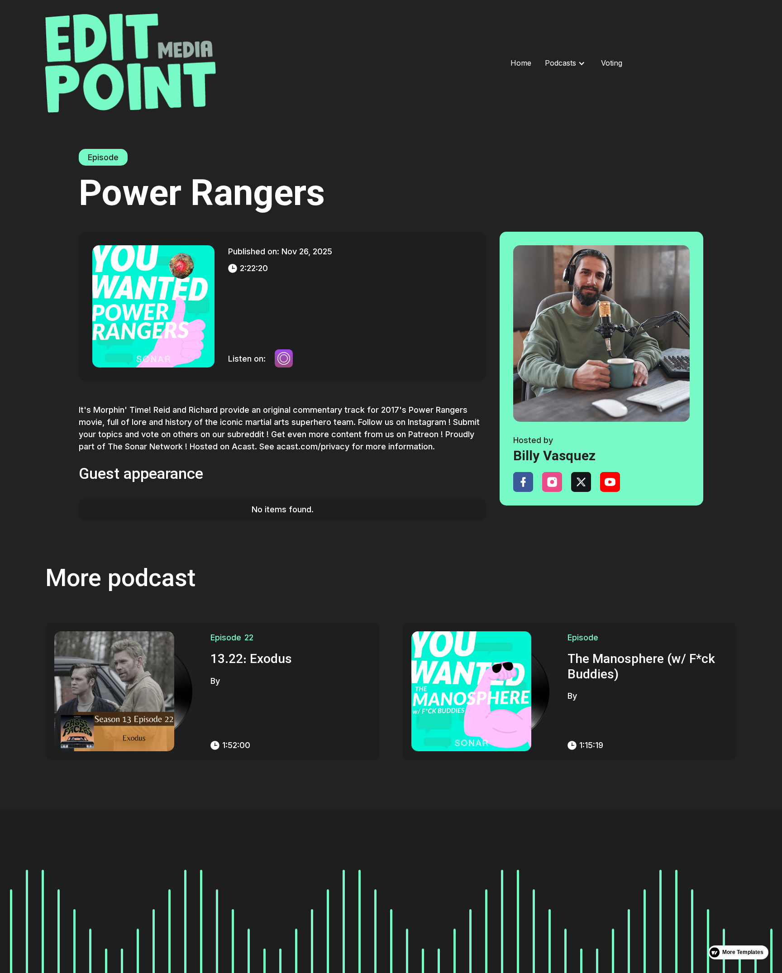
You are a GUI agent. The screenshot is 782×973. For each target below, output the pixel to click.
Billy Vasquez (554, 457)
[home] (215, 63)
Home (520, 62)
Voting (611, 62)
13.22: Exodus (251, 660)
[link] (601, 333)
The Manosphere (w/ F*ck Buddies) (641, 668)
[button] (560, 63)
